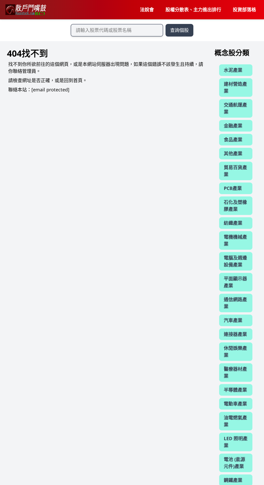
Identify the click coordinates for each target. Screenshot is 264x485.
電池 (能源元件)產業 (234, 462)
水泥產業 (233, 70)
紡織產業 (233, 223)
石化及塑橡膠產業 (235, 205)
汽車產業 (233, 320)
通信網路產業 (235, 302)
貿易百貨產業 (235, 170)
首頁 (77, 80)
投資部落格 (244, 9)
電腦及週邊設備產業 (235, 261)
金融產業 (233, 126)
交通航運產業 (235, 108)
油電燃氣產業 (235, 421)
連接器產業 (235, 334)
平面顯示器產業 (235, 282)
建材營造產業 (235, 87)
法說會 (147, 9)
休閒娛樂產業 (235, 351)
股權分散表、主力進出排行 (193, 9)
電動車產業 (235, 404)
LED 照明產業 (236, 441)
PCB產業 (233, 188)
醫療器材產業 (235, 372)
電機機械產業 (235, 240)
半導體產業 (235, 390)
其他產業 (233, 153)
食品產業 (233, 139)
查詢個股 (179, 30)
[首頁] (25, 10)
